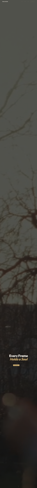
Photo (25, 1)
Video (22, 1)
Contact (32, 1)
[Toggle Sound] (35, 486)
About (28, 1)
